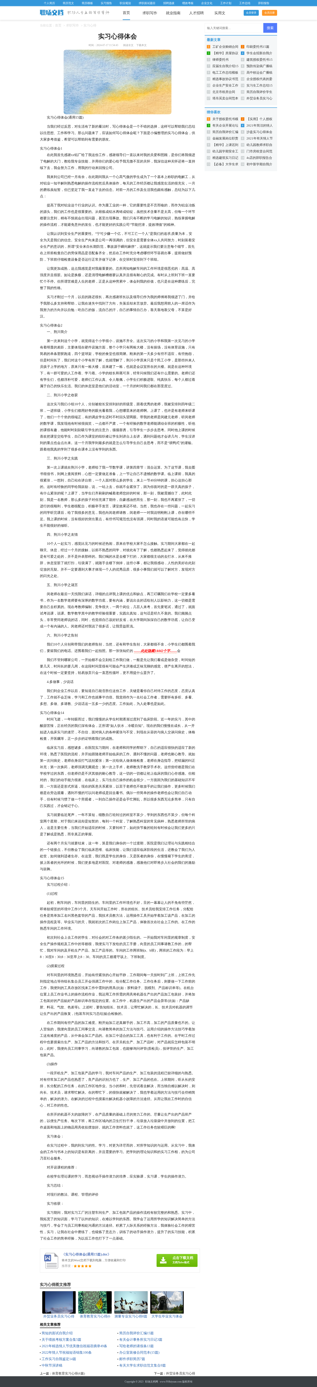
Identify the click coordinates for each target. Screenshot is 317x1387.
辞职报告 (263, 3)
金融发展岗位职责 (225, 138)
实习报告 (106, 3)
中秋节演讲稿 (52, 1365)
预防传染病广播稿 (259, 66)
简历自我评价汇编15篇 (136, 1333)
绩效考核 (187, 3)
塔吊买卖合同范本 (225, 98)
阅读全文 (128, 45)
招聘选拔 (168, 3)
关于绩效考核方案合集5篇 (61, 1339)
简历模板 (87, 3)
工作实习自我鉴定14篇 (59, 1359)
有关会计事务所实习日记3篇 (140, 1339)
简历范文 (68, 3)
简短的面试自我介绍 (57, 1333)
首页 (126, 13)
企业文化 (206, 3)
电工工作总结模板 (225, 72)
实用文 (219, 13)
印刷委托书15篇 (257, 46)
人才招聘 (196, 13)
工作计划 (225, 3)
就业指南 (173, 13)
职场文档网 (151, 1381)
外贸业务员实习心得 (180, 1373)
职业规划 (125, 3)
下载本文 (141, 45)
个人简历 (49, 3)
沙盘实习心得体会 (259, 132)
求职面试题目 (147, 3)
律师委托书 (220, 59)
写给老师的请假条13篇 (136, 1346)
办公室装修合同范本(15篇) (139, 1352)
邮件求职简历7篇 (132, 1359)
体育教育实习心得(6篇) (68, 1373)
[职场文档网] (52, 13)
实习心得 (89, 25)
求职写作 (150, 13)
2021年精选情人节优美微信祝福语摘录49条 (74, 1346)
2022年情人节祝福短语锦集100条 (67, 1352)
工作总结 (244, 3)
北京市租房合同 (223, 92)
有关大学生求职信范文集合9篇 (142, 1365)
